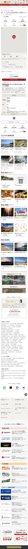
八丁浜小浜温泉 (17, 7)
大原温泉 (3, 343)
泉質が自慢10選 (19, 278)
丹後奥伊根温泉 (16, 332)
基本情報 (5, 21)
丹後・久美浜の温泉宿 (5, 364)
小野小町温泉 (3, 325)
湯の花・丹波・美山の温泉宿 (6, 362)
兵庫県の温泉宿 (11, 351)
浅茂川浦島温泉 (20, 323)
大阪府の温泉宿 (4, 351)
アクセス (14, 25)
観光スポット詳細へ (14, 79)
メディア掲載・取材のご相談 (20, 408)
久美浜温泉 (19, 345)
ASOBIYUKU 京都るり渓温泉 (12, 342)
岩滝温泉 (21, 347)
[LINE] (4, 387)
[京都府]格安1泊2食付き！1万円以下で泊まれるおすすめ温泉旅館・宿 (13, 371)
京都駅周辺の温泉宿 (19, 366)
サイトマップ (18, 413)
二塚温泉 (3, 340)
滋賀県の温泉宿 (9, 350)
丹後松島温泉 (15, 339)
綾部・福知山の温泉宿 (15, 364)
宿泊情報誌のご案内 (19, 399)
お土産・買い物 (20, 66)
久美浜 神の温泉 (21, 336)
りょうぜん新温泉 (10, 325)
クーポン (22, 25)
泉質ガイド (14, 290)
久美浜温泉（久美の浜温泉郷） (7, 331)
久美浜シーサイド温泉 (5, 348)
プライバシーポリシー (6, 408)
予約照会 (20, 3)
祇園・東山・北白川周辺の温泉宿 (7, 359)
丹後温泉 (3, 350)
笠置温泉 (13, 326)
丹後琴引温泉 (18, 325)
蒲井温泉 (11, 337)
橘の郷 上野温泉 (14, 348)
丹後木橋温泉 (22, 337)
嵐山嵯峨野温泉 (15, 347)
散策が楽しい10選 (7, 282)
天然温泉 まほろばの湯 (18, 334)
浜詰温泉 (10, 328)
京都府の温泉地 (10, 7)
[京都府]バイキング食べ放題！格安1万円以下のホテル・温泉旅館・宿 (13, 373)
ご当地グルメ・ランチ (8, 66)
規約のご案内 (18, 404)
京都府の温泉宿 (16, 350)
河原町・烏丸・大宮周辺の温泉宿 (7, 366)
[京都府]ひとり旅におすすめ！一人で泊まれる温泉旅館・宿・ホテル (13, 378)
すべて (4, 64)
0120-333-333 (15, 311)
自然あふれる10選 (19, 282)
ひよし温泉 (17, 329)
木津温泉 (21, 342)
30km (17, 56)
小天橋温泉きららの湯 (5, 336)
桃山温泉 (19, 340)
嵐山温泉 (7, 343)
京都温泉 (11, 334)
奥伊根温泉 (21, 339)
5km (5, 56)
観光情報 (22, 21)
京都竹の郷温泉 (13, 343)
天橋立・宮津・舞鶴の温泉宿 (19, 362)
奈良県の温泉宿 (19, 351)
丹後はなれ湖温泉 (4, 337)
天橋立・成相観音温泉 (5, 345)
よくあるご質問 (4, 404)
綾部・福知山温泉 (4, 334)
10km (11, 56)
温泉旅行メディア (5, 399)
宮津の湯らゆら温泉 (5, 323)
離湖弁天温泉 (16, 337)
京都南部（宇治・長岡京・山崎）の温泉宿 (9, 361)
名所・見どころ (13, 64)
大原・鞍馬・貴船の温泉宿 (6, 358)
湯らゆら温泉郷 (13, 323)
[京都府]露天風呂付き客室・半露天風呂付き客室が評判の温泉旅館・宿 (13, 376)
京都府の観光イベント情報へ (14, 122)
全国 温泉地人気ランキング (8, 278)
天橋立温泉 (3, 342)
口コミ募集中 (6, 16)
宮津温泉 (7, 340)
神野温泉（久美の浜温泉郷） (6, 332)
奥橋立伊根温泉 (4, 328)
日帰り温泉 (14, 21)
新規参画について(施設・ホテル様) (5, 413)
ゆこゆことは (4, 417)
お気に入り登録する (23, 16)
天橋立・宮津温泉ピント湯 (6, 339)
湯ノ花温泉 (9, 347)
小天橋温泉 (3, 347)
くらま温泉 (16, 331)
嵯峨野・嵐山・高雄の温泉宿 (18, 358)
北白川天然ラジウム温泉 (6, 326)
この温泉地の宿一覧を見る (14, 547)
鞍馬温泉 (20, 348)
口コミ (5, 25)
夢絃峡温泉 (18, 326)
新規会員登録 (20, 4)
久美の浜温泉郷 (14, 336)
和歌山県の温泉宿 (4, 353)
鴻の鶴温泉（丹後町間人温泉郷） (7, 329)
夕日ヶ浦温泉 (13, 345)
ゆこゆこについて (13, 4)
